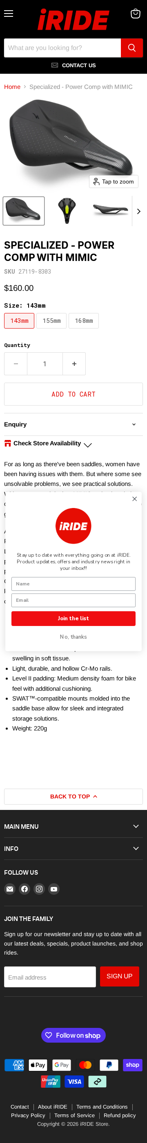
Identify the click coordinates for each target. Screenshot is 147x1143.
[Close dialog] (134, 498)
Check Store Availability (47, 443)
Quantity (17, 345)
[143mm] (20, 330)
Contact (20, 1107)
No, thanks (73, 637)
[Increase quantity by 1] (74, 363)
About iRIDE (52, 1107)
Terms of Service (74, 1115)
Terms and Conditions (102, 1107)
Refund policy (120, 1115)
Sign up (120, 976)
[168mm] (85, 330)
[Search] (132, 48)
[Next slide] (138, 211)
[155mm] (52, 330)
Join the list (73, 618)
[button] (23, 211)
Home (12, 86)
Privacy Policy (28, 1115)
